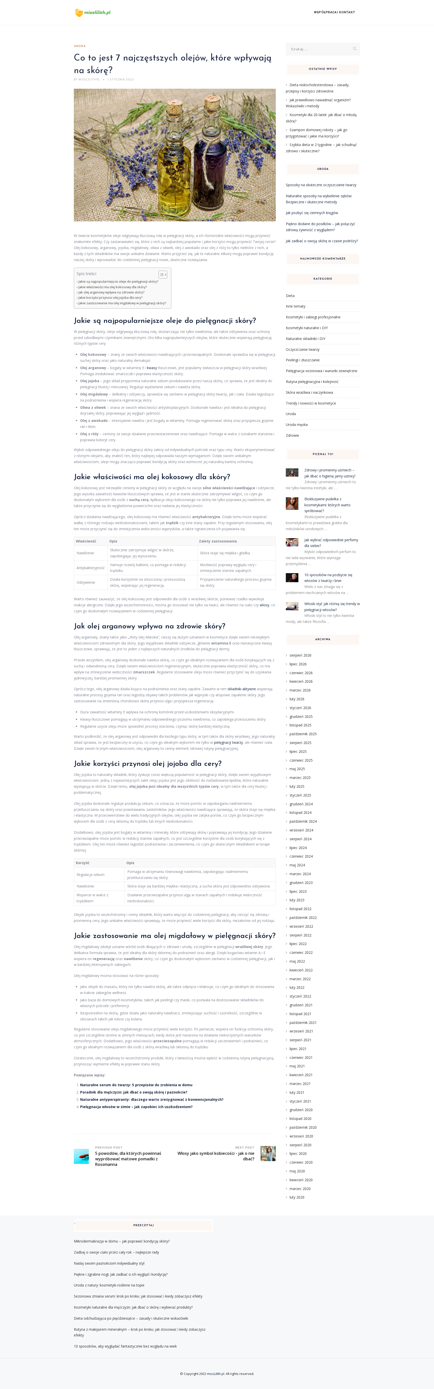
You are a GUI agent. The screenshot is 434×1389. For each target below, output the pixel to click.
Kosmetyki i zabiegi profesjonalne (313, 317)
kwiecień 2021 (301, 1074)
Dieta (290, 295)
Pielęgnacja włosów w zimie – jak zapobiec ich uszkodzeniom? (136, 1106)
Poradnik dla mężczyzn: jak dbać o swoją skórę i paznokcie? (133, 1092)
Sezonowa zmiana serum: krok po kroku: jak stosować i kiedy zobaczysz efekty (138, 1296)
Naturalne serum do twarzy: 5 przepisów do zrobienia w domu (136, 1084)
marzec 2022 (300, 978)
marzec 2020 (300, 1188)
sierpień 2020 (300, 1145)
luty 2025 (297, 786)
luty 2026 (297, 699)
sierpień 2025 (300, 742)
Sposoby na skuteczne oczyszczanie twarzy (321, 184)
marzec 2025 (300, 777)
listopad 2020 (300, 1118)
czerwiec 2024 (301, 856)
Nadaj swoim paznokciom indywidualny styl (109, 1263)
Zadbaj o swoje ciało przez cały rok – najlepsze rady (116, 1252)
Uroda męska (297, 424)
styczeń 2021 (300, 1101)
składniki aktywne (242, 688)
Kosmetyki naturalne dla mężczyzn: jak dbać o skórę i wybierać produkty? (133, 1307)
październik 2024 (303, 821)
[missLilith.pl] (100, 12)
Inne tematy (295, 306)
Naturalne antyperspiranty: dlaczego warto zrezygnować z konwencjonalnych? (152, 1099)
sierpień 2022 (300, 935)
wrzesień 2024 (301, 830)
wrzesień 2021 (301, 1031)
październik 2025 (303, 733)
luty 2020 (297, 1197)
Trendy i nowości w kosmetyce (311, 403)
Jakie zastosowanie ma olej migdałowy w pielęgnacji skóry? (122, 303)
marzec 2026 (300, 690)
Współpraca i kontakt (334, 13)
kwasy (152, 367)
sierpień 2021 (300, 1039)
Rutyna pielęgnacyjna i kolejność (312, 381)
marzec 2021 (300, 1083)
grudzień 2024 (301, 804)
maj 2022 (297, 961)
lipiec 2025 (298, 751)
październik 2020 (303, 1127)
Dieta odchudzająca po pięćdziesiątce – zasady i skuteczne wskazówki (131, 1318)
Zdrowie (292, 435)
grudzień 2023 (301, 882)
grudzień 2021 (301, 1005)
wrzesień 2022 (301, 926)
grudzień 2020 (301, 1109)
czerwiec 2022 (301, 952)
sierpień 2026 (300, 655)
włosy (264, 605)
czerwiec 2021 (301, 1057)
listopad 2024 (300, 812)
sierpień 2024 (300, 838)
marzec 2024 (300, 873)
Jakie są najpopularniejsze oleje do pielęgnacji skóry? (118, 281)
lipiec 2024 (298, 847)
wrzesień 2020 (301, 1136)
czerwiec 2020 (301, 1162)
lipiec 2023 (298, 891)
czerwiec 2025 (301, 760)
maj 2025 (297, 768)
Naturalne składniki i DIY (305, 338)
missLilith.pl (215, 1373)
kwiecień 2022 (301, 970)
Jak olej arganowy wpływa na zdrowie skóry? (111, 292)
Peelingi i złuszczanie (303, 360)
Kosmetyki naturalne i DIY (307, 327)
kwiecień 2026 (301, 681)
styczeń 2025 (300, 795)
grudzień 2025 (301, 716)
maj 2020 (297, 1171)
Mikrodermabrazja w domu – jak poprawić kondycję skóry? (122, 1241)
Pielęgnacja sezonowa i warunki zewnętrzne (321, 370)
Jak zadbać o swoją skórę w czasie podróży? (322, 240)
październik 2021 (303, 1022)
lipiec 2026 (298, 664)
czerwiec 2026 (301, 672)
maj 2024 (297, 865)
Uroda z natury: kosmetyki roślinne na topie (109, 1285)
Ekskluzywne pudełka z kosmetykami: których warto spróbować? (327, 505)
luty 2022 (297, 987)
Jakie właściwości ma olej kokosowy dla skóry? (113, 287)
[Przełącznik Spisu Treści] (160, 274)
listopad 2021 (300, 1013)
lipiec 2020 (298, 1153)
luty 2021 (297, 1092)
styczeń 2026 (300, 707)
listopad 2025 (300, 725)
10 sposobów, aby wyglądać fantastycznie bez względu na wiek (125, 1346)
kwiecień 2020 (301, 1179)
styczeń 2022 (300, 996)
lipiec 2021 (298, 1048)
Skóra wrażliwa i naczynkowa (309, 392)
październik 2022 (303, 917)
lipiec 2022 (298, 943)
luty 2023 (297, 900)
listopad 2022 (300, 908)
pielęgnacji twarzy (228, 742)
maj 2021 (297, 1066)
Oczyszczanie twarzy (302, 349)
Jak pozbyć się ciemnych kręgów (312, 212)
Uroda (80, 46)
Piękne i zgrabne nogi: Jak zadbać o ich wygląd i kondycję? (121, 1274)
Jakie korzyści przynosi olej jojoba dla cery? (110, 297)
